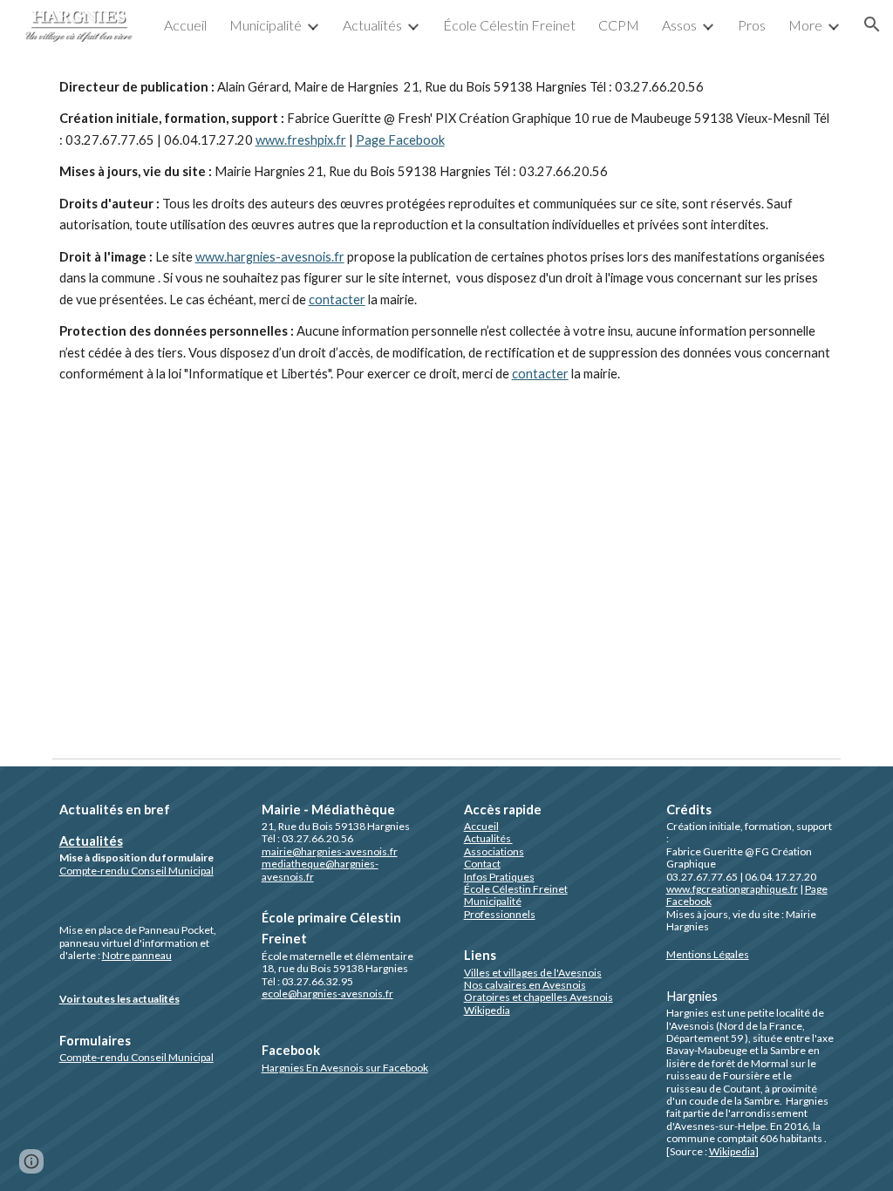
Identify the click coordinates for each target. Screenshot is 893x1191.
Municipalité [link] (265, 25)
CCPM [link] (618, 25)
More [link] (805, 25)
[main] (447, 278)
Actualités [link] (372, 25)
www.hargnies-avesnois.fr (269, 256)
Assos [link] (679, 25)
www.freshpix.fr (301, 140)
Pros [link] (752, 25)
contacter (337, 299)
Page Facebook (400, 140)
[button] (872, 24)
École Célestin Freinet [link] (509, 25)
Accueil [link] (185, 25)
